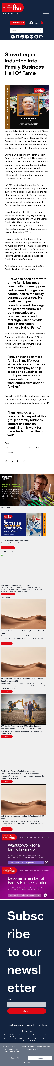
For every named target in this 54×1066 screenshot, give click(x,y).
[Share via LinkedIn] (18, 461)
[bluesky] (41, 37)
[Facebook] (17, 37)
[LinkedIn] (27, 37)
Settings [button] (27, 1062)
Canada (9, 453)
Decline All (15, 1058)
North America (12, 448)
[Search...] (40, 30)
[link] (42, 22)
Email (10, 999)
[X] (22, 37)
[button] (8, 594)
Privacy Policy (15, 1051)
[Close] (50, 1046)
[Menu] (46, 16)
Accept (40, 1058)
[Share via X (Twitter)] (12, 461)
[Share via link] (24, 461)
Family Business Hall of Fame (34, 448)
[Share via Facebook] (6, 461)
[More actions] (47, 48)
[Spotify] (36, 37)
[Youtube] (31, 37)
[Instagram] (13, 37)
